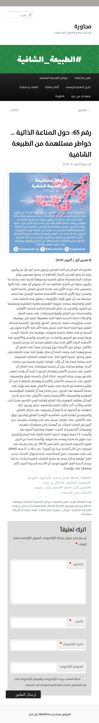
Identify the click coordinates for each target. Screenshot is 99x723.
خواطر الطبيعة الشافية (54, 78)
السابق (84, 110)
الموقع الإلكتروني (71, 666)
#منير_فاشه (61, 478)
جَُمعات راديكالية (29, 87)
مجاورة (82, 26)
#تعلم (67, 487)
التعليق (76, 564)
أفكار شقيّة (52, 87)
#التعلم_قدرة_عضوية (48, 487)
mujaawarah (38, 506)
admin (87, 506)
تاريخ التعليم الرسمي (78, 87)
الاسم (76, 621)
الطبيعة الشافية (81, 510)
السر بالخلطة (82, 78)
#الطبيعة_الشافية (77, 483)
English (59, 96)
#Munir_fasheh (81, 478)
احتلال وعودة (20, 506)
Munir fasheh (56, 506)
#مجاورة (44, 478)
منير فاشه (45, 510)
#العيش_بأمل (81, 487)
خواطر (66, 510)
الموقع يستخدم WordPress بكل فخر (50, 714)
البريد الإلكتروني (71, 644)
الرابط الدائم (24, 510)
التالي (13, 110)
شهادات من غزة (80, 96)
